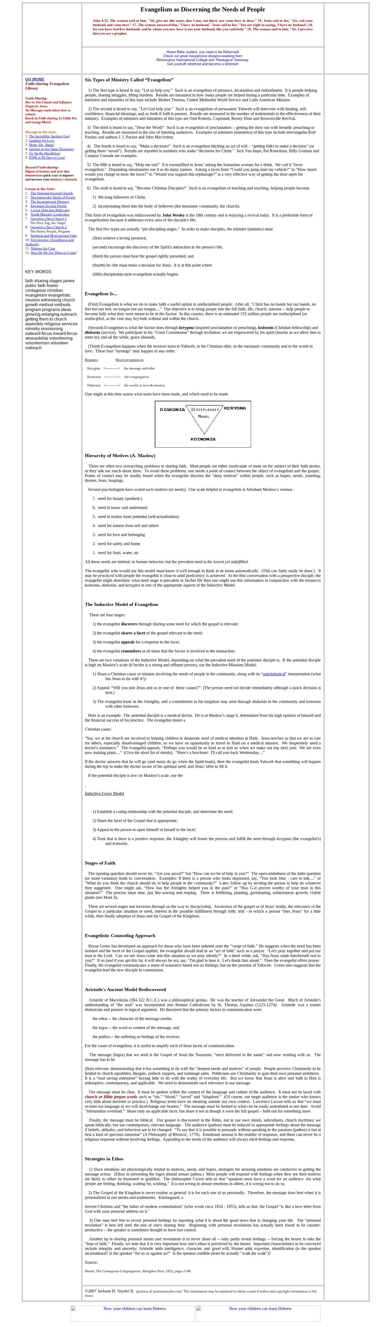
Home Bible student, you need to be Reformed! (203, 52)
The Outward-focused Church (52, 193)
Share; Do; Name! (41, 145)
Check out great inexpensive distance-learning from (202, 56)
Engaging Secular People (49, 206)
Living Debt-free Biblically (50, 210)
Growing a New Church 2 (49, 227)
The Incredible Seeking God (49, 136)
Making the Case (43, 248)
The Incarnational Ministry (50, 202)
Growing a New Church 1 (49, 219)
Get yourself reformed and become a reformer (202, 62)
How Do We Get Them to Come (53, 253)
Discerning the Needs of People (53, 197)
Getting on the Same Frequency (51, 149)
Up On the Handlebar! (44, 153)
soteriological (274, 674)
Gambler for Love (41, 140)
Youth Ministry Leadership (50, 214)
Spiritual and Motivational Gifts (54, 236)
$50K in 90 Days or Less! (47, 157)
